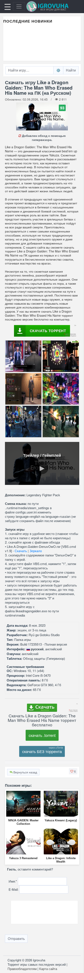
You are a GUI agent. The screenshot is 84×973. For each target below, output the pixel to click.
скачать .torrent (42, 735)
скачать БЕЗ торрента (42, 751)
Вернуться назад (24, 772)
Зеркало (36, 550)
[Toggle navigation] (19, 6)
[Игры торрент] (53, 6)
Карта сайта (48, 968)
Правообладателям (22, 968)
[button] (73, 771)
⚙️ (58, 70)
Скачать (21, 550)
